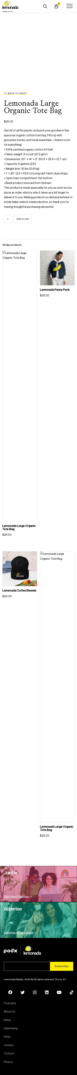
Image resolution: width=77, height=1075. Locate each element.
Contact (9, 1053)
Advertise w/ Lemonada (19, 932)
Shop (7, 1036)
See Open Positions (16, 896)
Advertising (11, 1028)
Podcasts (10, 1003)
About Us (9, 1011)
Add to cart (22, 218)
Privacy (8, 1062)
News (7, 1020)
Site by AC (60, 979)
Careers (9, 1045)
